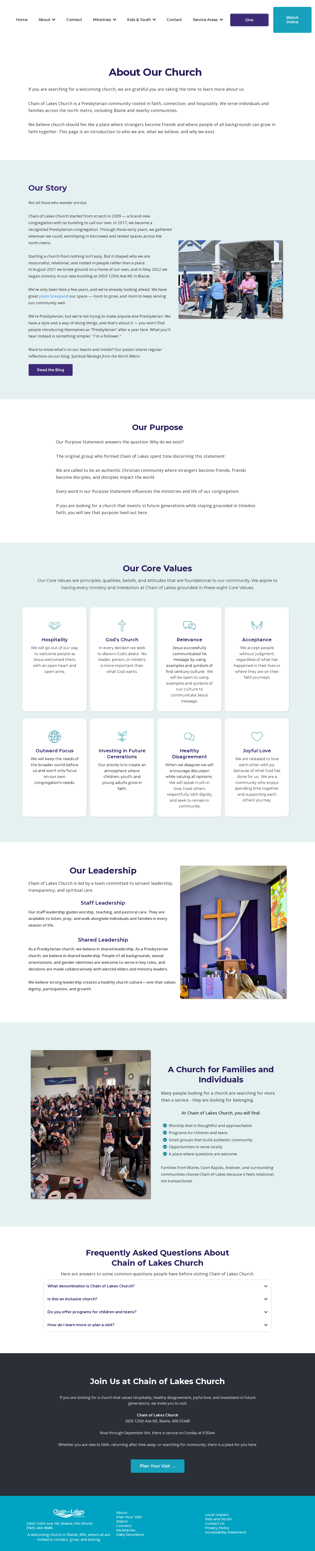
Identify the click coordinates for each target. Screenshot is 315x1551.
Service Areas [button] (206, 20)
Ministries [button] (102, 20)
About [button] (45, 20)
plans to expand (53, 296)
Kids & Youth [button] (139, 20)
